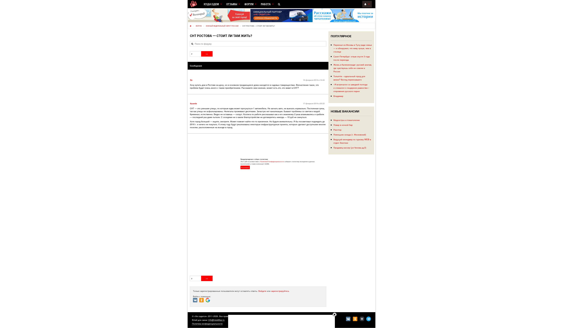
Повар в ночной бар (343, 124)
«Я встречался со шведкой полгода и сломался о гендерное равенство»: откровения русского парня (351, 88)
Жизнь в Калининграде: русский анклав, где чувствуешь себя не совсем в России (352, 68)
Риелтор (337, 129)
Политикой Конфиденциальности (272, 161)
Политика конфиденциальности (207, 323)
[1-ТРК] (258, 205)
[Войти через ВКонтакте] (196, 300)
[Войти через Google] (208, 301)
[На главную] (193, 4)
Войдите (262, 290)
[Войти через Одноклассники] (202, 300)
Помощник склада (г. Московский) (349, 134)
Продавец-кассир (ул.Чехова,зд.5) (349, 147)
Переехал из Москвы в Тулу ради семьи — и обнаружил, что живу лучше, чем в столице (352, 48)
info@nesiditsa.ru (216, 319)
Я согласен (245, 167)
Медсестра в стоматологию (346, 119)
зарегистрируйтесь (280, 290)
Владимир (338, 95)
